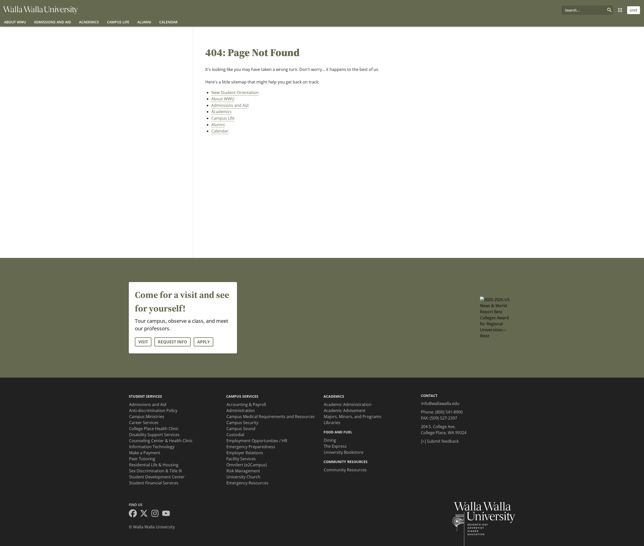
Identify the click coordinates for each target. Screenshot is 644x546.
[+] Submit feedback (440, 441)
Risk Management (243, 471)
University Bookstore (344, 452)
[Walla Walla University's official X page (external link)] (145, 514)
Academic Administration (348, 404)
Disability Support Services (154, 434)
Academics (89, 22)
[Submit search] (609, 10)
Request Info (172, 342)
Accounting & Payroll (246, 404)
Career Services (143, 422)
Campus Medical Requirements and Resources (270, 416)
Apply (203, 342)
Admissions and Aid (52, 22)
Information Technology (152, 446)
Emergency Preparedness (250, 446)
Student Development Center (157, 477)
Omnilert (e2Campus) (246, 465)
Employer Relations (244, 453)
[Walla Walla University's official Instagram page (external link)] (156, 514)
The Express (335, 446)
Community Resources (345, 470)
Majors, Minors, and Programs (352, 416)
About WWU (15, 22)
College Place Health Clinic (154, 428)
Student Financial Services (153, 483)
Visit (143, 342)
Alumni (144, 22)
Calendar (168, 22)
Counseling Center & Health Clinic (161, 440)
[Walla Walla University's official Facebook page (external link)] (134, 514)
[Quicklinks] (620, 10)
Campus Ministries (146, 416)
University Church (243, 477)
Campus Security (242, 422)
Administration (240, 410)
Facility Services (241, 459)
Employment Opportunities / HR (256, 440)
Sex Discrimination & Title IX (155, 471)
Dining (330, 440)
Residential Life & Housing (153, 465)
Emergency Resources (247, 483)
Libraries (332, 422)
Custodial (235, 434)
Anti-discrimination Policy (153, 410)
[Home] (40, 10)
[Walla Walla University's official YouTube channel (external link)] (167, 514)
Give (633, 10)
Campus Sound (240, 428)
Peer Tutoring (142, 459)
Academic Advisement (345, 410)
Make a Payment (144, 453)
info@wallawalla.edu (440, 403)
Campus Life (118, 22)
